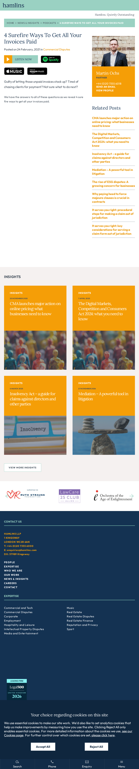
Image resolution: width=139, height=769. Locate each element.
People (9, 562)
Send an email (105, 86)
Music (70, 608)
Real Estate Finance (80, 620)
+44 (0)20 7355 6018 (108, 83)
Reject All (96, 747)
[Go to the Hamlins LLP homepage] (69, 5)
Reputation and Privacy (82, 625)
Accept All (43, 747)
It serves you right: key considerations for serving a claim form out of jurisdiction (111, 230)
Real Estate (74, 612)
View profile (105, 90)
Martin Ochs (107, 73)
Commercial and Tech (18, 608)
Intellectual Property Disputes (24, 629)
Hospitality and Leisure (19, 625)
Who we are (13, 570)
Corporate (11, 616)
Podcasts (49, 22)
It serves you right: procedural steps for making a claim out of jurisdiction (113, 214)
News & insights (28, 22)
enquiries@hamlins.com (22, 550)
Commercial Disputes (56, 49)
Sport (70, 629)
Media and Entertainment (21, 633)
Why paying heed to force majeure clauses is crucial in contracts (110, 198)
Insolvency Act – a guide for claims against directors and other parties (111, 158)
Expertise (11, 566)
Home (10, 22)
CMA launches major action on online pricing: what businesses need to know (113, 122)
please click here (103, 735)
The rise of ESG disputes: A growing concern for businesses (113, 184)
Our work (11, 574)
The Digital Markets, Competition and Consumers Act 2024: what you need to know (111, 140)
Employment (12, 620)
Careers (10, 583)
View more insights (22, 467)
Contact (10, 587)
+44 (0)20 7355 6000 (20, 546)
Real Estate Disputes (80, 616)
